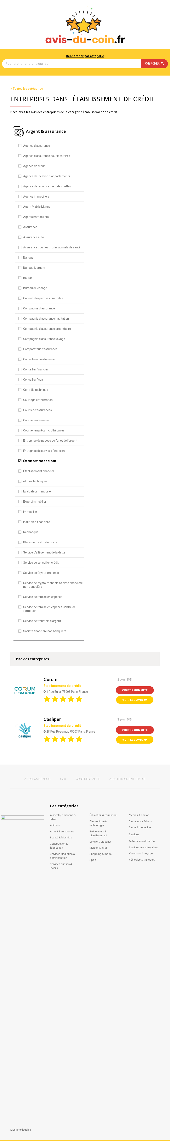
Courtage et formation (38, 400)
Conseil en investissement (40, 359)
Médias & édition (139, 815)
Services (134, 834)
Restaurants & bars (140, 821)
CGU (63, 779)
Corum (62, 682)
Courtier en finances (36, 420)
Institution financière (36, 522)
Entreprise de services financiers (44, 450)
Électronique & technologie (98, 823)
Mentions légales (20, 1129)
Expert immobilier (34, 501)
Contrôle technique (35, 389)
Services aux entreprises (143, 847)
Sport (93, 859)
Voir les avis (133, 699)
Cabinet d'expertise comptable (43, 298)
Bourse (28, 278)
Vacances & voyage (141, 853)
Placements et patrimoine (40, 542)
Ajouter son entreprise (127, 779)
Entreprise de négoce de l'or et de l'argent (50, 440)
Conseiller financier (35, 369)
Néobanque (30, 532)
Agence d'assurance (36, 145)
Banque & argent (34, 267)
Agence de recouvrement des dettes (47, 186)
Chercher (153, 63)
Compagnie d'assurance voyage (44, 339)
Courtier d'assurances (37, 410)
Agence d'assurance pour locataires (46, 156)
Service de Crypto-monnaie (41, 572)
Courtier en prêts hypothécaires (43, 430)
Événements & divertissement (98, 833)
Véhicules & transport (142, 859)
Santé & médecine (140, 827)
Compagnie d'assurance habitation (46, 318)
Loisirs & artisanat (100, 841)
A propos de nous (37, 779)
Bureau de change (35, 288)
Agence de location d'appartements (46, 176)
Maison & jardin (99, 847)
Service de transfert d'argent (42, 621)
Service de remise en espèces (42, 597)
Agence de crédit (34, 166)
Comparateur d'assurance (40, 349)
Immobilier (30, 511)
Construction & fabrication (59, 845)
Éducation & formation (103, 815)
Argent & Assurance (62, 831)
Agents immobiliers (36, 217)
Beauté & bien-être (61, 837)
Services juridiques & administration (62, 856)
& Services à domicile (142, 841)
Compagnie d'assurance (39, 308)
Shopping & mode (101, 853)
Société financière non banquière (44, 631)
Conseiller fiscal (33, 379)
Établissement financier (38, 471)
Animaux (55, 825)
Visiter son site (135, 690)
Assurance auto (33, 237)
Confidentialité (88, 779)
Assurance (30, 227)
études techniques (35, 481)
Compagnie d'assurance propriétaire (47, 328)
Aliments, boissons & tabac (63, 817)
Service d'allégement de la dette (44, 552)
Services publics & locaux (61, 866)
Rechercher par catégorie (85, 56)
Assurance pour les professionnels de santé (51, 247)
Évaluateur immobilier (37, 491)
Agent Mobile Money (36, 206)
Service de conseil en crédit (41, 562)
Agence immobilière (36, 196)
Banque (28, 257)
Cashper (62, 722)
